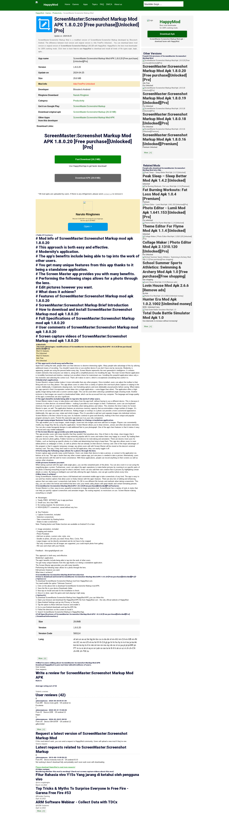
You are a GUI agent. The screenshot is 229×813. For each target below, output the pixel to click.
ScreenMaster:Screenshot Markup (89, 106)
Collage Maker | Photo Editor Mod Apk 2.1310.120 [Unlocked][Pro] (167, 246)
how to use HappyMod (82, 49)
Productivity (57, 13)
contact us (107, 194)
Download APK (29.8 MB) (87, 178)
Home (67, 4)
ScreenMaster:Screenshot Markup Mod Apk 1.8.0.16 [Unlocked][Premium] (165, 139)
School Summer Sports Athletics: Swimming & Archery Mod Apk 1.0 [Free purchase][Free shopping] (165, 269)
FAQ (102, 4)
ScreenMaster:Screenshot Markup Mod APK (94, 117)
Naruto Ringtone (81, 95)
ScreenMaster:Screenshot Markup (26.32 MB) (94, 112)
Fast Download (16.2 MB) (87, 159)
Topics (95, 4)
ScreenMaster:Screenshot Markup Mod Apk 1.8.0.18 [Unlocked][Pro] (165, 118)
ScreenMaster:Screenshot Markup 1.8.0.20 (77, 46)
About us (118, 4)
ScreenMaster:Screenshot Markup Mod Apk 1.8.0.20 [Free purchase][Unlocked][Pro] (165, 73)
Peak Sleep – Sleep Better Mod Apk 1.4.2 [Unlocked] (165, 178)
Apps (85, 4)
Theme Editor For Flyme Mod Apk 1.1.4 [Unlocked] (164, 228)
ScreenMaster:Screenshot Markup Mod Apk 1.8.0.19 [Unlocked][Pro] (165, 98)
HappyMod (40, 13)
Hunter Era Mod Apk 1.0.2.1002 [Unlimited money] (167, 301)
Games (75, 4)
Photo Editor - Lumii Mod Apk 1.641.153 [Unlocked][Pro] (164, 212)
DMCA (109, 4)
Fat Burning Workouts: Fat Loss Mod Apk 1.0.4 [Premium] (165, 194)
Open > (88, 226)
